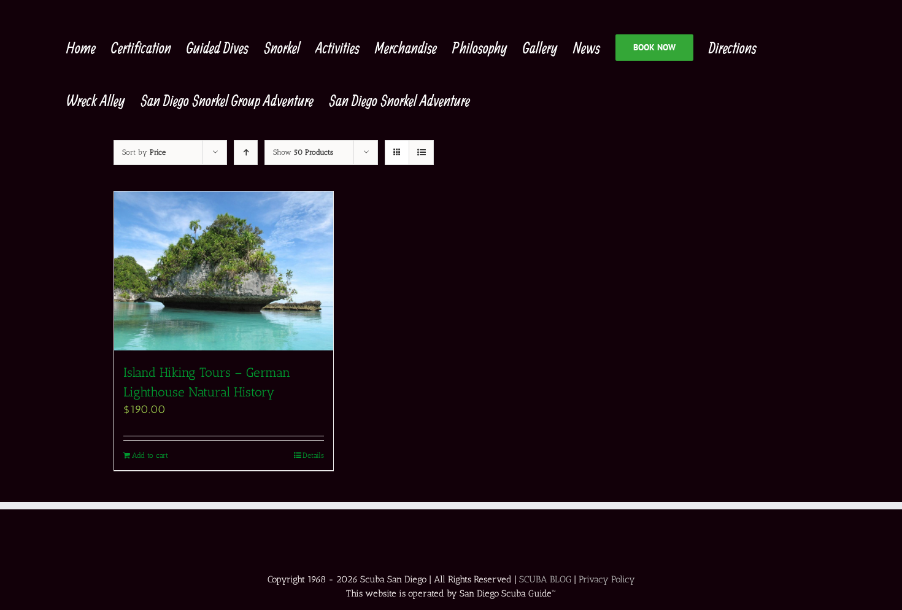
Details (313, 455)
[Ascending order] (246, 152)
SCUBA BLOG (545, 579)
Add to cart (150, 455)
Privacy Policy (607, 579)
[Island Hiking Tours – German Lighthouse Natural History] (223, 270)
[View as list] (421, 152)
